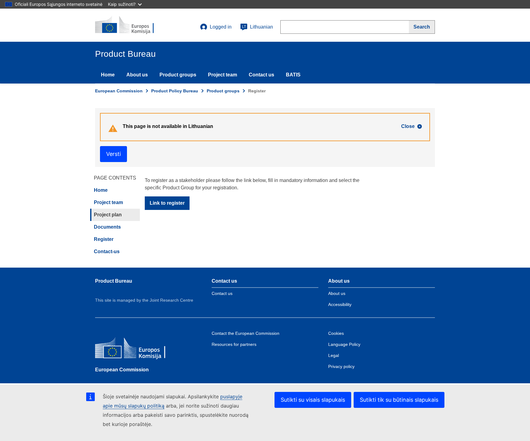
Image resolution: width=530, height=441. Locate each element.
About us (137, 74)
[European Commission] (139, 349)
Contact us (261, 74)
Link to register (167, 203)
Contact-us (107, 251)
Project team (222, 74)
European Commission (119, 90)
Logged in (221, 26)
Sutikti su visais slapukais (313, 400)
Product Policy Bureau (174, 90)
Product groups (177, 74)
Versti (113, 154)
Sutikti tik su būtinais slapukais (399, 400)
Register (103, 239)
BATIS (293, 74)
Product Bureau (113, 281)
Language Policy (344, 344)
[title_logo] (132, 25)
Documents (107, 227)
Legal (333, 355)
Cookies (336, 333)
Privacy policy (341, 366)
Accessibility (339, 304)
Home (108, 74)
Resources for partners (234, 344)
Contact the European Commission (245, 333)
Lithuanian (257, 26)
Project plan (108, 214)
